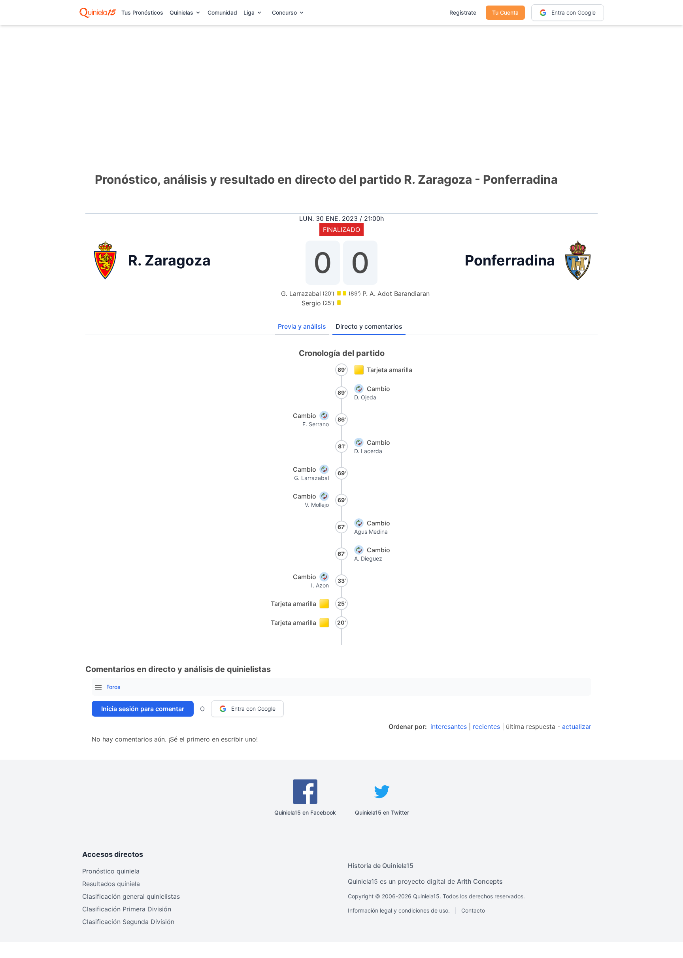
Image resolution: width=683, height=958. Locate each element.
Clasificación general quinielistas (131, 896)
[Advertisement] (341, 87)
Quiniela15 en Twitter (382, 812)
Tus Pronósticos (142, 12)
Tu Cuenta (505, 12)
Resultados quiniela (111, 884)
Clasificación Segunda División (128, 922)
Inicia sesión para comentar (142, 709)
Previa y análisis (302, 326)
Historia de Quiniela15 (380, 866)
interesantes (448, 726)
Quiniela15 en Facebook (305, 812)
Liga (249, 12)
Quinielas (181, 12)
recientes (486, 726)
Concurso (284, 12)
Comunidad (222, 12)
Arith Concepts (480, 881)
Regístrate (462, 12)
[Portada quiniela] (98, 12)
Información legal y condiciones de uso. (399, 910)
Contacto (473, 910)
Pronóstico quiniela (111, 871)
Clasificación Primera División (126, 909)
